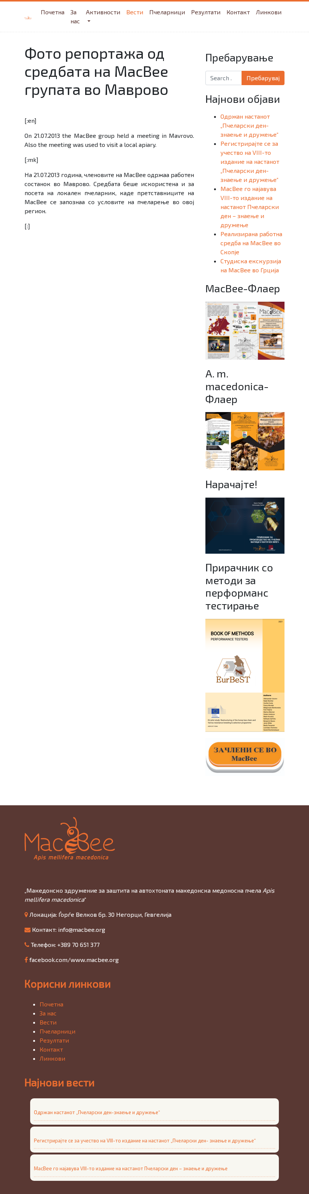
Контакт (238, 11)
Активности (103, 11)
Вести (134, 11)
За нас (75, 16)
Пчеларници (167, 11)
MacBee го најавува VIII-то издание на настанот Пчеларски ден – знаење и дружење (249, 206)
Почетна (52, 11)
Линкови (268, 11)
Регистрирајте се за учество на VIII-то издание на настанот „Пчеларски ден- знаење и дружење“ (249, 161)
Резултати (205, 11)
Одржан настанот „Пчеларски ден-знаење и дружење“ (249, 125)
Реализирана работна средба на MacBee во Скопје (251, 242)
